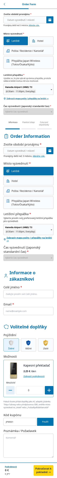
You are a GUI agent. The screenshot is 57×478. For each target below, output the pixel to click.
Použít (45, 421)
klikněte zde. (34, 25)
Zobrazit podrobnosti (34, 376)
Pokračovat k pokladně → (43, 470)
